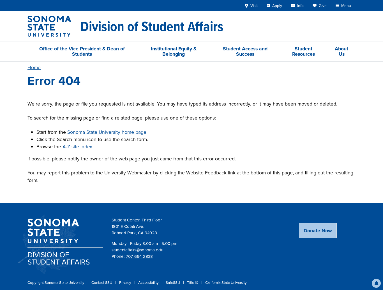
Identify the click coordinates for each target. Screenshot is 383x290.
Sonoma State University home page (106, 131)
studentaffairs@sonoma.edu (137, 250)
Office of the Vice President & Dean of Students (82, 51)
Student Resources (303, 51)
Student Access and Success (245, 51)
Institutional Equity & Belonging (174, 51)
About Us (341, 51)
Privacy (125, 282)
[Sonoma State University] (51, 26)
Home (34, 67)
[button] (376, 283)
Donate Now (318, 230)
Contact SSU (102, 282)
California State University (226, 282)
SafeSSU (173, 282)
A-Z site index (77, 146)
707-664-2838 (139, 256)
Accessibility (149, 282)
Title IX (193, 282)
